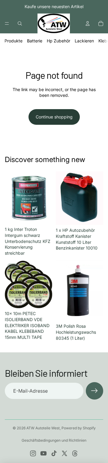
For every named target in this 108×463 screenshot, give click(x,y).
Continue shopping (54, 116)
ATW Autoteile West (43, 428)
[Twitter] (64, 453)
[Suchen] (19, 23)
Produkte (13, 40)
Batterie (34, 40)
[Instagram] (33, 453)
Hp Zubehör (58, 40)
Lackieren (84, 40)
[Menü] (7, 23)
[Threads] (75, 453)
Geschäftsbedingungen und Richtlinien (54, 440)
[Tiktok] (54, 453)
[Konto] (87, 23)
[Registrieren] (94, 391)
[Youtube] (43, 453)
